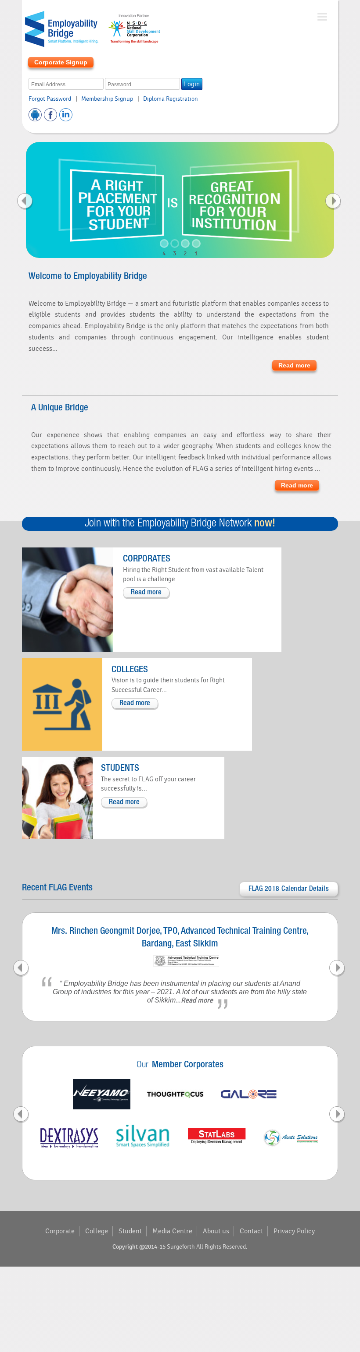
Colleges (130, 670)
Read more (294, 365)
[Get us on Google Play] (35, 115)
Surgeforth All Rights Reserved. (207, 1246)
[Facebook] (50, 115)
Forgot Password (50, 98)
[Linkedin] (66, 115)
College (96, 1231)
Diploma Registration (170, 98)
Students (120, 768)
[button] (49, 200)
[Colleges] (62, 704)
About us (216, 1231)
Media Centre (172, 1231)
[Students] (57, 797)
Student (130, 1231)
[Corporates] (67, 599)
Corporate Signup (60, 62)
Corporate (60, 1231)
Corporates (146, 559)
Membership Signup (107, 98)
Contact (251, 1231)
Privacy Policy (294, 1231)
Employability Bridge (92, 28)
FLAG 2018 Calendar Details (288, 889)
